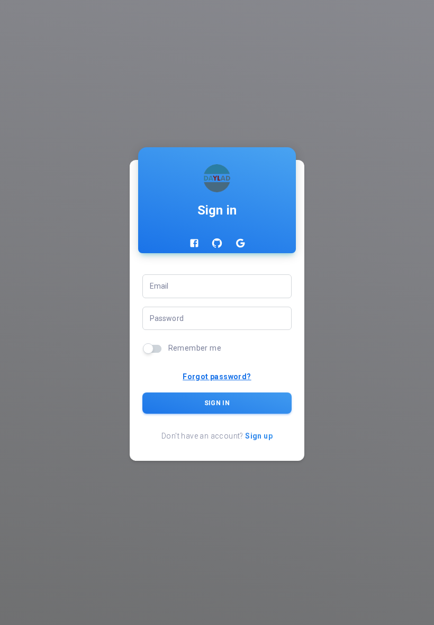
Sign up (259, 436)
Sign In (217, 403)
